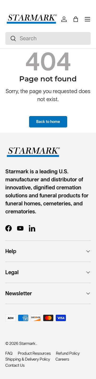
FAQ (9, 353)
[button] (76, 19)
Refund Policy (68, 353)
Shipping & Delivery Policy (27, 359)
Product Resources (34, 353)
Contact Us (15, 365)
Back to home (48, 121)
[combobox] (48, 38)
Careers (62, 359)
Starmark (27, 343)
